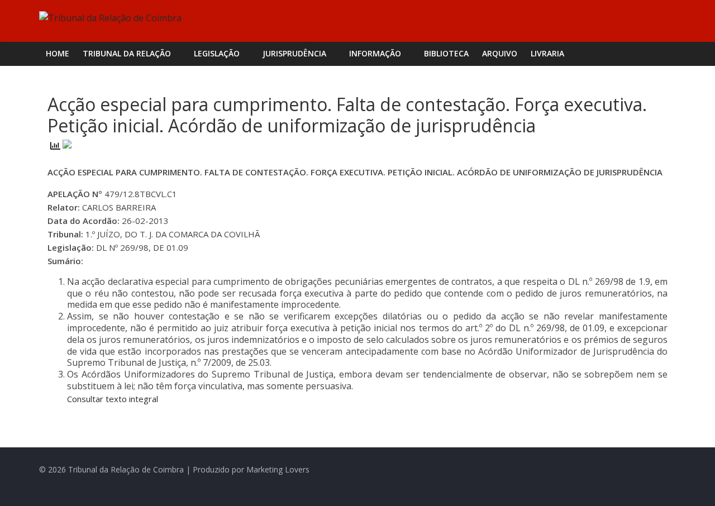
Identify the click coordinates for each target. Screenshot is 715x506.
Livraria (547, 53)
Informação (375, 53)
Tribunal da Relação (127, 53)
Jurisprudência (294, 53)
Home (57, 53)
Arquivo (499, 53)
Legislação (217, 53)
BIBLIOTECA (446, 53)
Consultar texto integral (112, 398)
